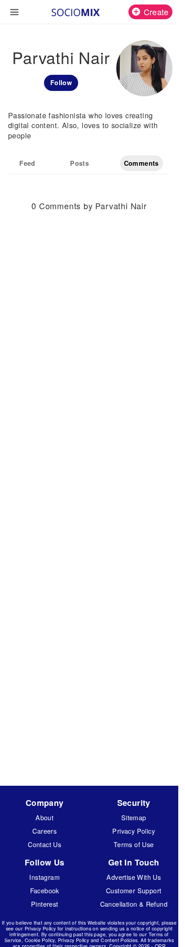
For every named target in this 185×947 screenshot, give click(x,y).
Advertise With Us (133, 877)
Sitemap (133, 817)
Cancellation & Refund (133, 903)
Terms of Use (134, 844)
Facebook (44, 890)
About (44, 817)
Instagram (44, 877)
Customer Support (133, 890)
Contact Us (44, 844)
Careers (44, 830)
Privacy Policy (133, 830)
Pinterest (44, 903)
